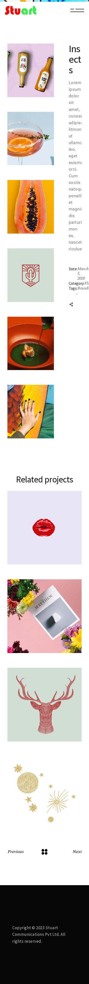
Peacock (31, 646)
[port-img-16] (31, 207)
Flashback (30, 552)
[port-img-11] (31, 275)
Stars (27, 823)
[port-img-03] (31, 138)
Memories (30, 640)
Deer (27, 735)
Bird (26, 558)
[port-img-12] (31, 411)
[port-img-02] (31, 70)
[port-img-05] (31, 343)
